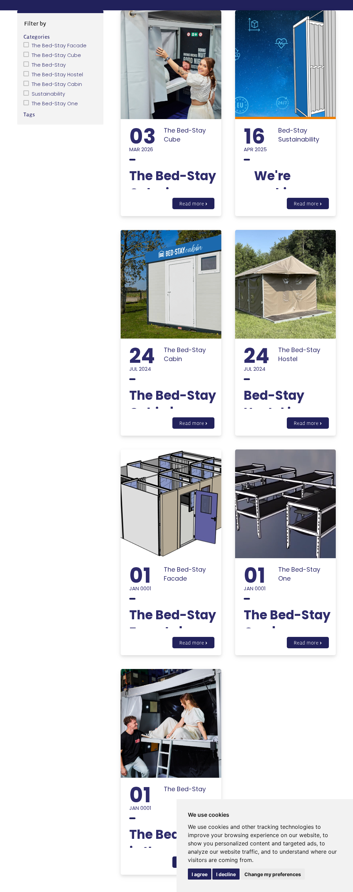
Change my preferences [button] (272, 874)
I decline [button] (226, 874)
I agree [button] (200, 874)
